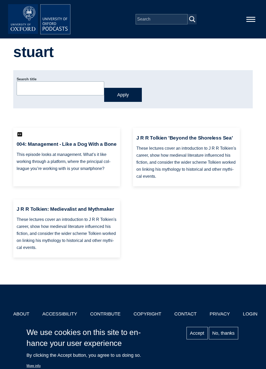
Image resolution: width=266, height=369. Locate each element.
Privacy (220, 314)
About (21, 314)
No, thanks (223, 333)
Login (250, 314)
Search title (27, 79)
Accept (197, 333)
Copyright (147, 314)
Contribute (105, 314)
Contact (185, 314)
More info (33, 366)
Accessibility (59, 314)
